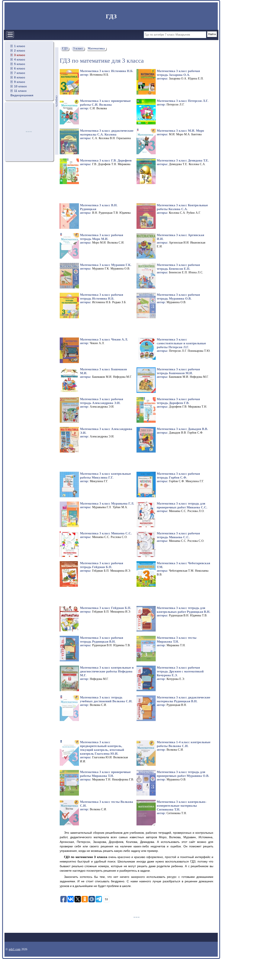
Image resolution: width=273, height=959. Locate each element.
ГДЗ (111, 16)
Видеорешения (21, 95)
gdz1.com (14, 949)
